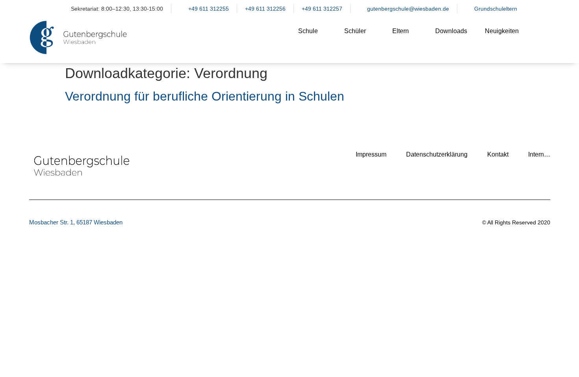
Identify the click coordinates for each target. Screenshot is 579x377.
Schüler (355, 31)
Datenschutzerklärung (437, 154)
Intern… (539, 154)
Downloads (451, 31)
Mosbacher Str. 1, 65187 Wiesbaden (75, 222)
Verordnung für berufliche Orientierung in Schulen (204, 96)
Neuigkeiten (502, 31)
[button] (540, 37)
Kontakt (497, 154)
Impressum (371, 154)
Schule (308, 31)
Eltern (400, 31)
